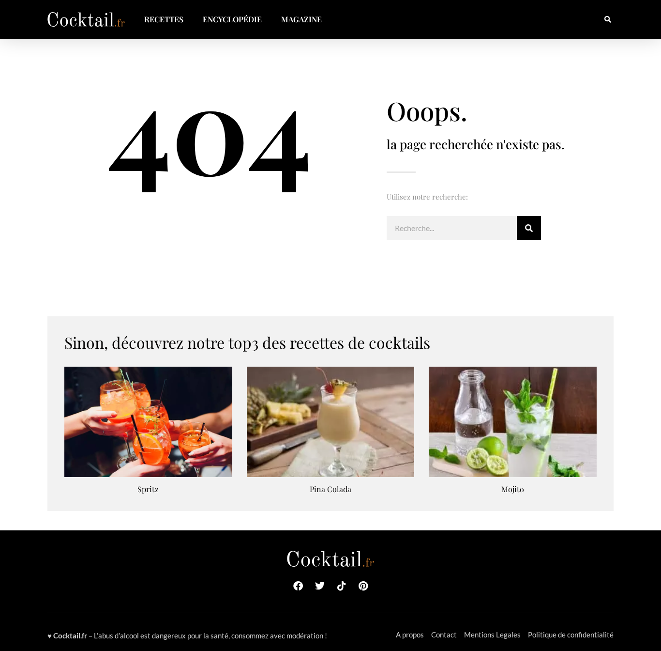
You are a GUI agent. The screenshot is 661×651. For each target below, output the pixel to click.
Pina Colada (330, 489)
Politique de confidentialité (571, 634)
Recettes (163, 19)
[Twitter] (320, 586)
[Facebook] (298, 586)
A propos (410, 634)
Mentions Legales (492, 634)
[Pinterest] (363, 586)
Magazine (301, 19)
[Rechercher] (529, 228)
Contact (444, 634)
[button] (607, 20)
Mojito (512, 489)
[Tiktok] (341, 586)
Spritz (148, 489)
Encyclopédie (232, 19)
